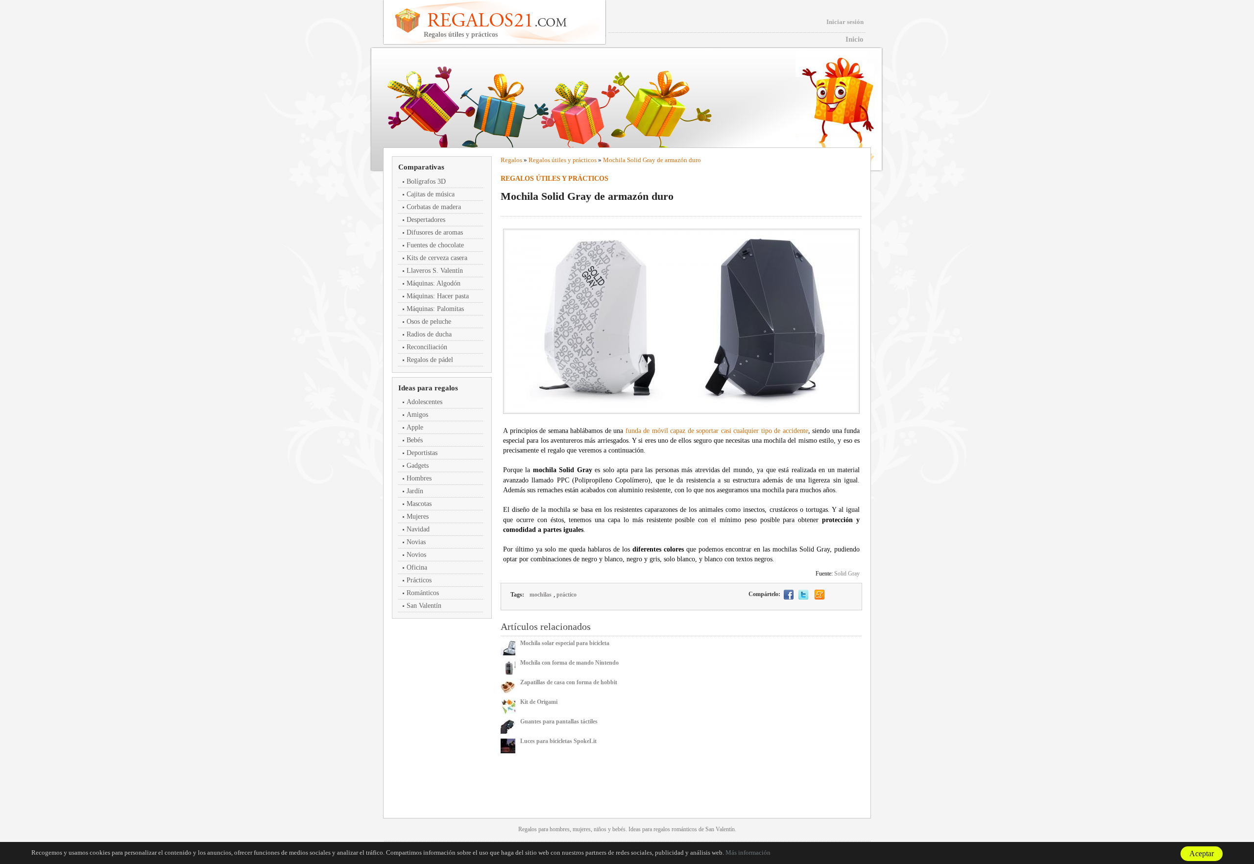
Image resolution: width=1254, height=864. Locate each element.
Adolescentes (424, 402)
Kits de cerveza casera (437, 258)
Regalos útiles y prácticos (563, 160)
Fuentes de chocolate (435, 245)
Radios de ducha (429, 334)
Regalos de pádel (430, 359)
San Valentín (424, 605)
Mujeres (418, 516)
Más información (748, 852)
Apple (415, 427)
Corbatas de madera (434, 207)
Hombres (419, 478)
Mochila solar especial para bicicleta (564, 643)
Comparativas (421, 167)
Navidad (418, 529)
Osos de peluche (429, 321)
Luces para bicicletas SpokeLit (558, 741)
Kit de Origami (538, 701)
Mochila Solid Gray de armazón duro (652, 160)
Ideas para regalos (428, 388)
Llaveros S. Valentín (435, 270)
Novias (416, 542)
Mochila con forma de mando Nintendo (569, 662)
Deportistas (422, 452)
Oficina (417, 567)
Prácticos (419, 580)
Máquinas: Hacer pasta (438, 296)
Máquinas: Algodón (433, 283)
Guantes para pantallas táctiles (559, 721)
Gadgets (418, 465)
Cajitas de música (431, 194)
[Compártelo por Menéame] (819, 595)
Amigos (417, 414)
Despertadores (426, 219)
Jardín (415, 491)
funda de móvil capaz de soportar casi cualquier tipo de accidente (717, 430)
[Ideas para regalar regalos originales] (511, 20)
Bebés (415, 440)
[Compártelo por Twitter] (803, 595)
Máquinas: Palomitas (435, 308)
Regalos (511, 160)
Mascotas (419, 503)
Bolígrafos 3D (426, 181)
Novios (416, 554)
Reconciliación (427, 347)
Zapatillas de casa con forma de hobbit (568, 682)
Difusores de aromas (435, 232)
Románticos (423, 593)
